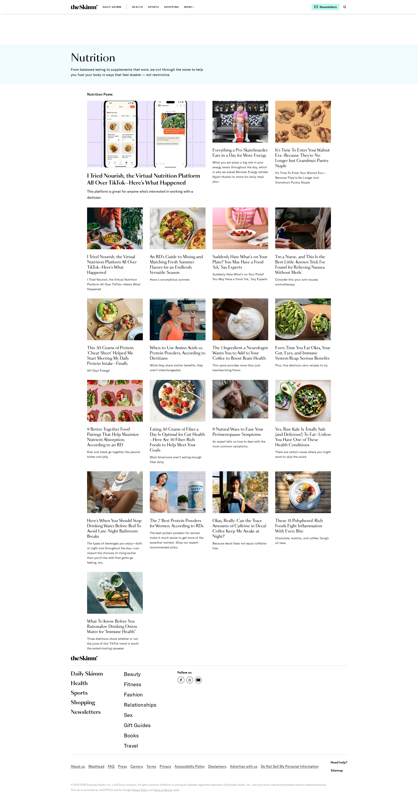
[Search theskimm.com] (344, 7)
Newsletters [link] (86, 712)
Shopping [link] (171, 6)
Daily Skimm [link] (112, 6)
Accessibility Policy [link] (190, 766)
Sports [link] (153, 6)
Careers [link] (136, 766)
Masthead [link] (96, 766)
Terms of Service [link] (162, 790)
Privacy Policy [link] (140, 790)
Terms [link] (151, 766)
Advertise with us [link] (243, 766)
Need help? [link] (339, 762)
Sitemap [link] (337, 770)
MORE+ (189, 6)
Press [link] (122, 766)
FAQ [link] (111, 766)
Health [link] (137, 6)
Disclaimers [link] (217, 766)
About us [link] (78, 766)
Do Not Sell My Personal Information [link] (290, 766)
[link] (84, 7)
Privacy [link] (165, 766)
